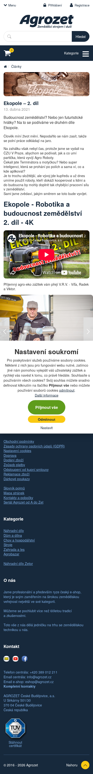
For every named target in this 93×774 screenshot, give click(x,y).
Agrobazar (11, 554)
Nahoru (72, 765)
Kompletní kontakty (20, 686)
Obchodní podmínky (19, 441)
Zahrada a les (14, 549)
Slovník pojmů (14, 488)
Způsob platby (14, 464)
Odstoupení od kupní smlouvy (26, 469)
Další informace (46, 395)
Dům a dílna (13, 535)
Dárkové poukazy (17, 478)
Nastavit (47, 427)
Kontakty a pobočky (18, 497)
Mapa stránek (14, 492)
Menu (12, 5)
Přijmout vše (46, 407)
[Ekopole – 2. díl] (46, 84)
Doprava (10, 455)
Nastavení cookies (17, 450)
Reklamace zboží (17, 474)
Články (16, 66)
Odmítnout (46, 419)
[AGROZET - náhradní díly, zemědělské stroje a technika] (5, 66)
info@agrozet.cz (39, 676)
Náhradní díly (14, 530)
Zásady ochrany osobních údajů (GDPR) (34, 446)
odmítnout (66, 390)
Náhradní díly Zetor (18, 563)
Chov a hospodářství (19, 540)
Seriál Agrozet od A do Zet (23, 502)
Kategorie (71, 53)
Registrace (82, 5)
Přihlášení (55, 5)
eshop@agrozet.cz (39, 681)
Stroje (8, 544)
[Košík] (8, 53)
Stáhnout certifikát (15, 744)
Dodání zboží (14, 460)
